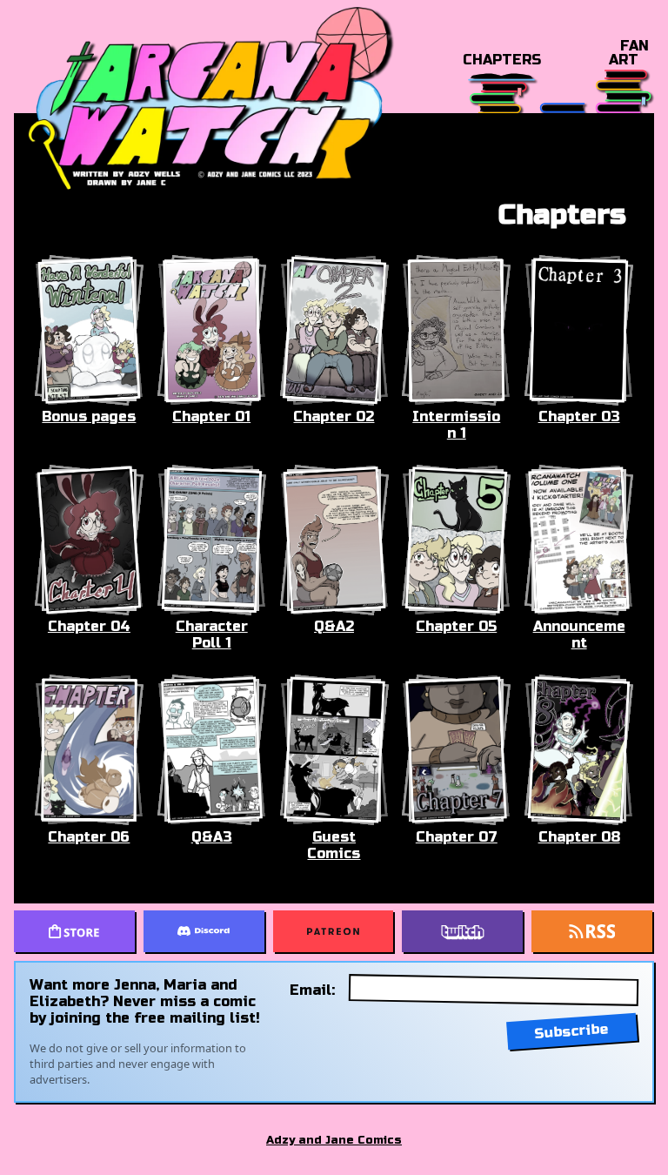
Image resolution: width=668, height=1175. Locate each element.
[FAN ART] (623, 91)
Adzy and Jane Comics (334, 1140)
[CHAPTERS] (501, 91)
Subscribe (571, 1031)
